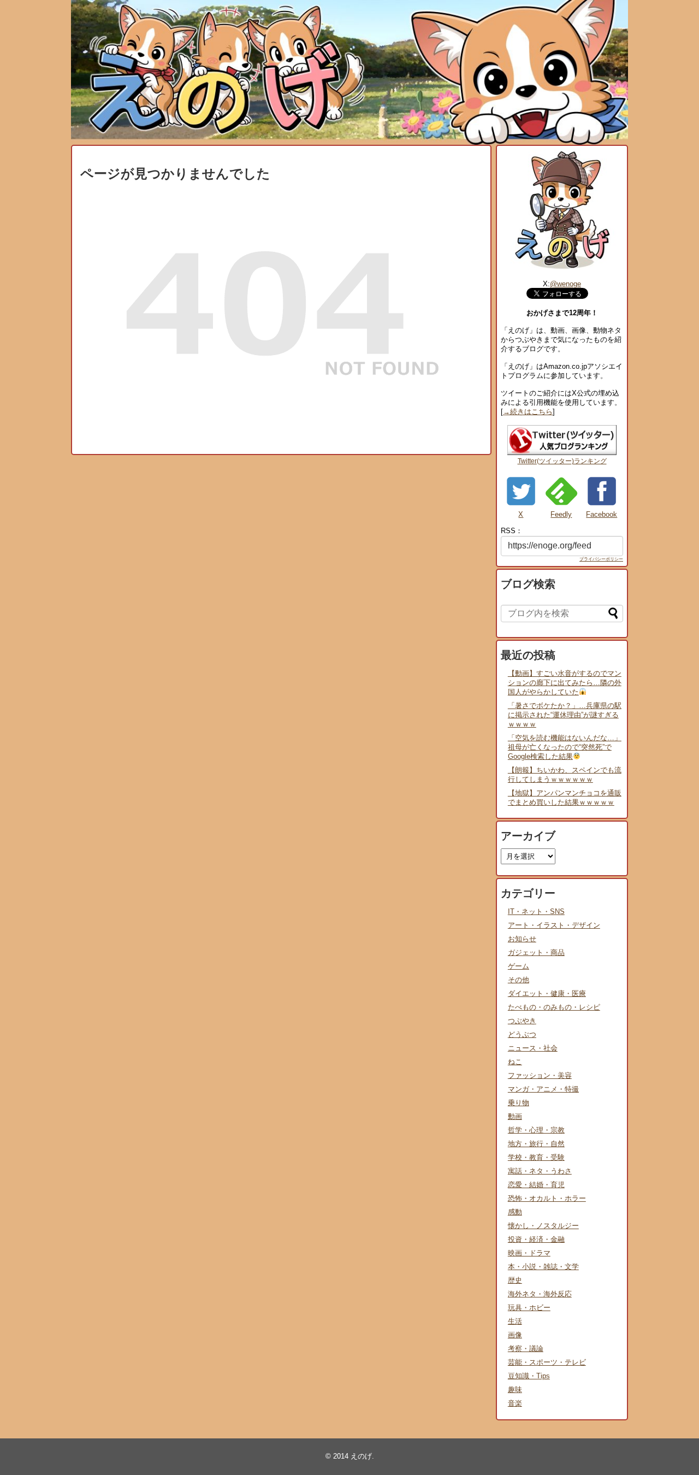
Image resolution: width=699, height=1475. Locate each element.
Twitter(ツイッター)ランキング (562, 461)
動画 (515, 1116)
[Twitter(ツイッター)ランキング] (562, 453)
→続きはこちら (528, 412)
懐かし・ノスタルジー (543, 1226)
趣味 (515, 1389)
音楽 (515, 1403)
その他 (518, 980)
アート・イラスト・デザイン (554, 925)
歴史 (515, 1280)
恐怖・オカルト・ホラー (547, 1198)
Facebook (601, 514)
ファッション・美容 (540, 1075)
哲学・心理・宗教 (536, 1130)
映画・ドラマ (529, 1253)
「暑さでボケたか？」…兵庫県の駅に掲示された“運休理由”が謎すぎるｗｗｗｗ (564, 714)
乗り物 (518, 1103)
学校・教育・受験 (536, 1157)
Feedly (561, 514)
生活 (515, 1321)
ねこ (515, 1062)
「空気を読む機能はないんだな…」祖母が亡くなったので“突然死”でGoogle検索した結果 (564, 747)
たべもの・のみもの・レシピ (554, 1007)
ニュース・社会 (533, 1048)
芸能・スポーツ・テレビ (547, 1362)
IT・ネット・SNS (536, 911)
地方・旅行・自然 (536, 1144)
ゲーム (518, 966)
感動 (515, 1212)
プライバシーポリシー (601, 559)
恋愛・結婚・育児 (536, 1185)
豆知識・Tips (529, 1376)
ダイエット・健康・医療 (547, 993)
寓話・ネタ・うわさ (540, 1171)
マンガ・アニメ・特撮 (543, 1089)
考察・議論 (525, 1348)
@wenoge (565, 284)
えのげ (361, 1456)
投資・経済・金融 (536, 1239)
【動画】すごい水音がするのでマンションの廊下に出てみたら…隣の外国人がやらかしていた (564, 682)
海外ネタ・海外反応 (540, 1294)
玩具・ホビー (529, 1307)
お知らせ (522, 939)
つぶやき (522, 1021)
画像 (515, 1335)
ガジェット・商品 (536, 952)
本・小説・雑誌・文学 (543, 1266)
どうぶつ (522, 1034)
